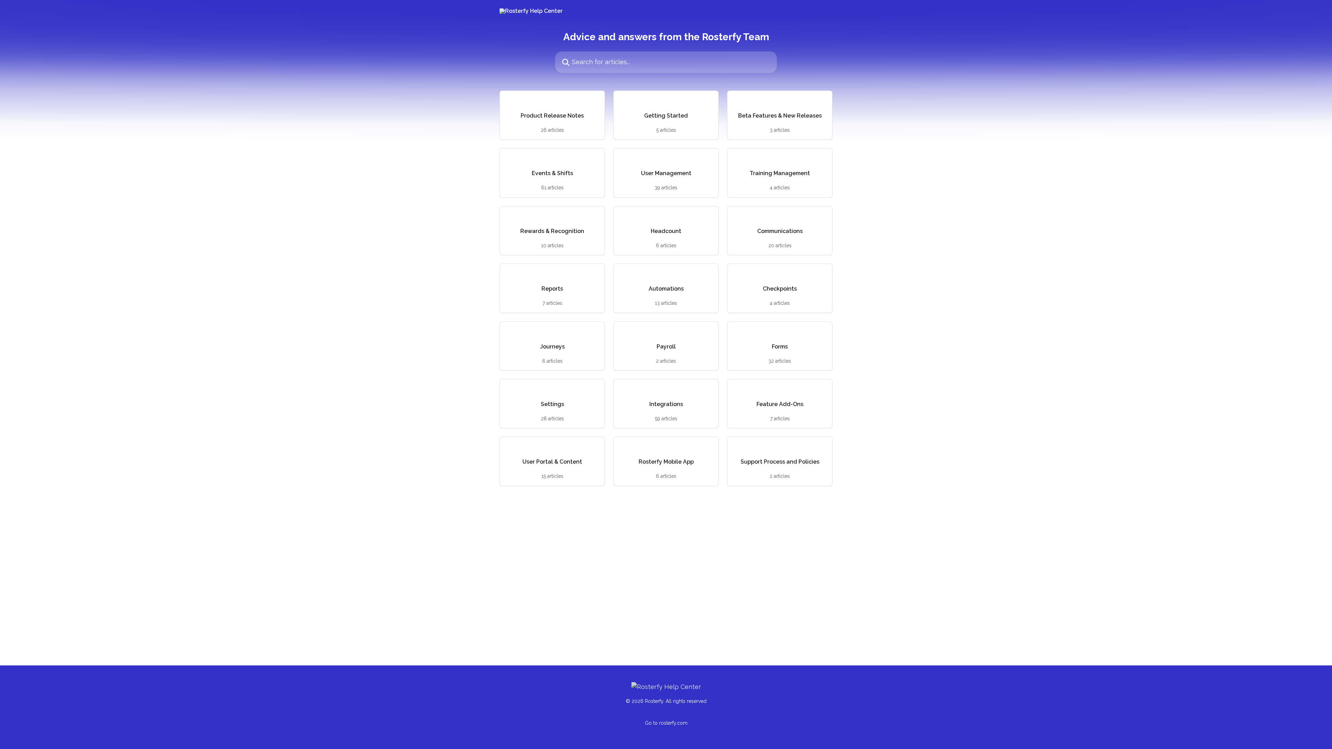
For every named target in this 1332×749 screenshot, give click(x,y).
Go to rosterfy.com (666, 723)
